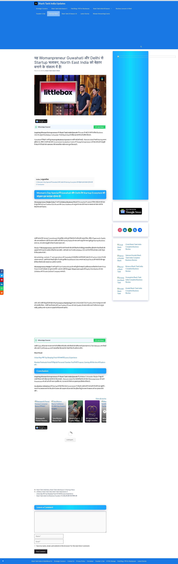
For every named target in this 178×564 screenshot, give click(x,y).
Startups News (53, 13)
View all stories (101, 399)
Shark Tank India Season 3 (57, 490)
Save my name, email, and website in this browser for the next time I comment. (63, 546)
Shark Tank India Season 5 (59, 8)
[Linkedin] (124, 229)
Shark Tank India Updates (51, 3)
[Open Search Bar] (141, 46)
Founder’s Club (40, 13)
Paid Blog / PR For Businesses (80, 8)
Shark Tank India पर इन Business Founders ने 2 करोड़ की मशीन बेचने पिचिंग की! (56, 496)
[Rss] (134, 229)
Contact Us (70, 561)
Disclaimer (90, 561)
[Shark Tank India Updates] (36, 3)
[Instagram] (119, 229)
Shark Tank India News (43, 490)
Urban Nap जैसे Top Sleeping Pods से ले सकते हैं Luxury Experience (55, 358)
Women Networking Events (101, 13)
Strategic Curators (42, 8)
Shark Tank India (47, 492)
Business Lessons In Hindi (124, 8)
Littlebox (39, 492)
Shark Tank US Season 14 (69, 13)
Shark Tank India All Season (101, 8)
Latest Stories (85, 13)
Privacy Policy (80, 561)
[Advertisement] (89, 30)
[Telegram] (139, 229)
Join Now (100, 127)
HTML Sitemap (111, 561)
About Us (49, 561)
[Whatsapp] (129, 229)
